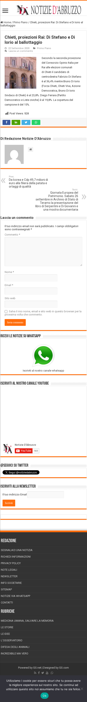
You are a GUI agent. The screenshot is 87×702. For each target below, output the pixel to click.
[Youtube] (47, 672)
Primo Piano (20, 22)
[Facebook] (39, 672)
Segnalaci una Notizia (17, 550)
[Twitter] (43, 672)
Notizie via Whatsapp (15, 596)
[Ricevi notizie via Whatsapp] (52, 672)
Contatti (7, 602)
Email (9, 285)
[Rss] (35, 672)
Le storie (7, 627)
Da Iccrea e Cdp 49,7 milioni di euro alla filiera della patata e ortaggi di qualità (28, 181)
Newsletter (9, 576)
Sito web (10, 298)
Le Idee (5, 633)
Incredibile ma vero (14, 653)
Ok (44, 695)
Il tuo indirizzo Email (15, 494)
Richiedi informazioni (16, 556)
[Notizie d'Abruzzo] (43, 10)
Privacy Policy (11, 563)
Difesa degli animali (15, 647)
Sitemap (6, 589)
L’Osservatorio (11, 640)
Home (7, 22)
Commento (12, 234)
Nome (9, 272)
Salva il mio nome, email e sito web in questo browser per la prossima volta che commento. (43, 313)
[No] (82, 689)
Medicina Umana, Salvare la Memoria (27, 620)
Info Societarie (11, 582)
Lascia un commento (21, 51)
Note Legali (9, 569)
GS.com (64, 667)
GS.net (37, 667)
